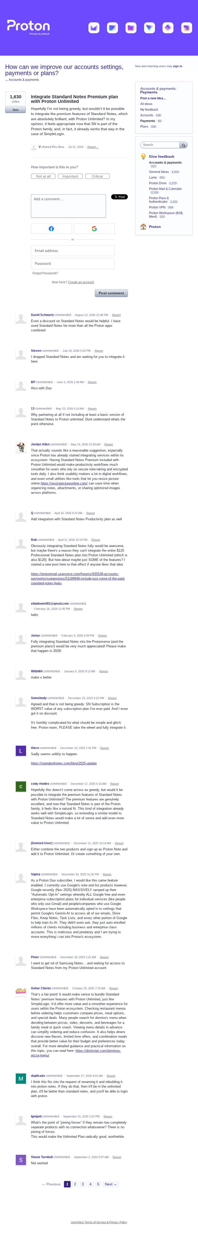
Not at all (45, 176)
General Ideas (159, 172)
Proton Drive (158, 183)
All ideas (146, 104)
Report (116, 314)
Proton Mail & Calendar (165, 189)
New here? (73, 282)
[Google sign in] (94, 229)
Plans (144, 126)
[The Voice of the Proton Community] (99, 27)
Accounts (146, 115)
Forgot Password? (45, 273)
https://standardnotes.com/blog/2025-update (64, 763)
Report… (93, 146)
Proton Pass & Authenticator (159, 200)
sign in (177, 66)
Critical (101, 176)
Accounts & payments (158, 88)
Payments (149, 92)
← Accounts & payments (22, 80)
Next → (111, 1184)
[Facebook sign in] (51, 229)
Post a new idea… (153, 98)
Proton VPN (157, 207)
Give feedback (161, 156)
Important (72, 176)
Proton (155, 227)
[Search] (183, 145)
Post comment (111, 293)
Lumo (153, 177)
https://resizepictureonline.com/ (64, 483)
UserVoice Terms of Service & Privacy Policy (99, 1222)
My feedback (149, 109)
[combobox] (161, 145)
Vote (16, 109)
